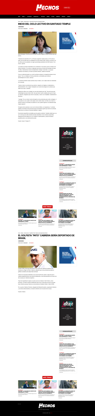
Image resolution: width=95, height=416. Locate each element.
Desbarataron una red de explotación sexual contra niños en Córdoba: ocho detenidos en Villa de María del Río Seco (67, 195)
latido (51, 412)
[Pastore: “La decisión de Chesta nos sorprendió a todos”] (27, 214)
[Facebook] (18, 404)
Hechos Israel (26, 21)
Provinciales (61, 163)
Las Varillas (60, 219)
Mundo (22, 21)
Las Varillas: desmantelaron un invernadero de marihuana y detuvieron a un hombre (67, 184)
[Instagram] (20, 404)
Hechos (31, 28)
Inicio (19, 21)
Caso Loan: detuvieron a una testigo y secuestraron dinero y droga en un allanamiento (67, 174)
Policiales (61, 172)
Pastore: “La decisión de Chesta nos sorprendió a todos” (67, 165)
